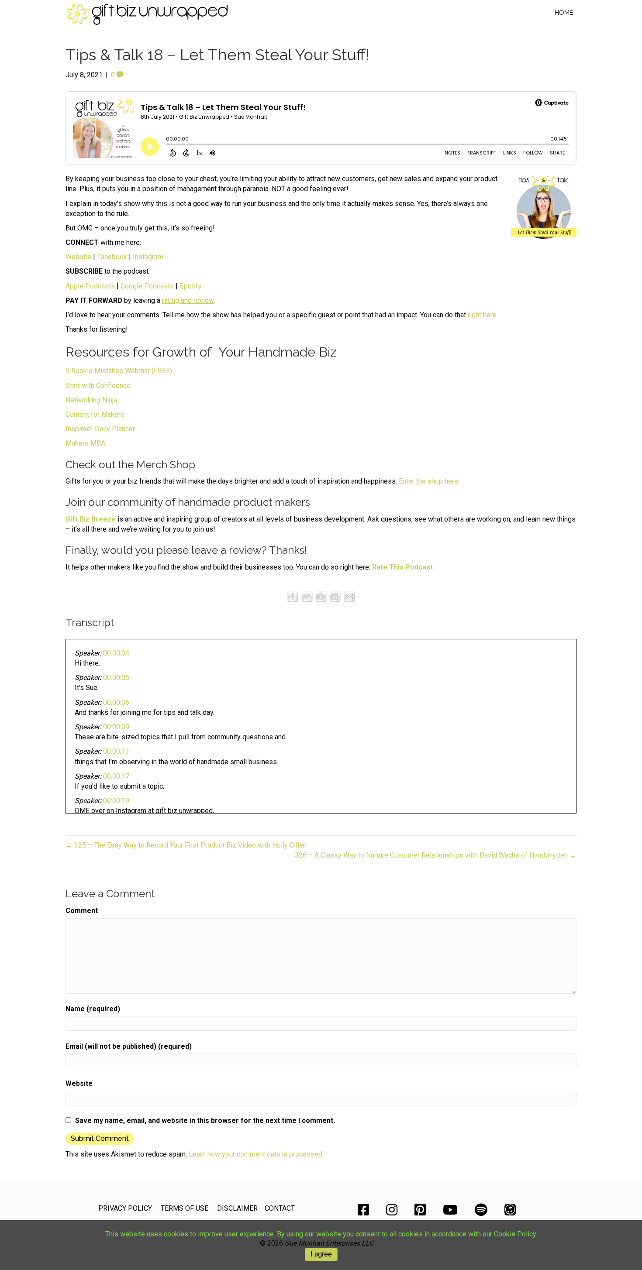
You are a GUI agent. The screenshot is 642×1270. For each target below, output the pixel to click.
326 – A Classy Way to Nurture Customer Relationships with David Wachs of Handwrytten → (435, 855)
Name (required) (93, 1009)
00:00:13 (116, 751)
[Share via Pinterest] (321, 596)
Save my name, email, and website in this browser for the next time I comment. (205, 1120)
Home (564, 13)
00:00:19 (116, 800)
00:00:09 (116, 727)
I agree (321, 1254)
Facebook (112, 257)
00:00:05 (116, 677)
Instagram (148, 257)
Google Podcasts (147, 286)
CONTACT (280, 1208)
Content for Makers (95, 414)
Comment (82, 910)
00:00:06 (116, 702)
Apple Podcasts (90, 286)
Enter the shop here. (429, 481)
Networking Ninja (91, 400)
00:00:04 (116, 653)
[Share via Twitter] (307, 596)
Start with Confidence (98, 385)
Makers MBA (85, 443)
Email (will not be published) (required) (129, 1046)
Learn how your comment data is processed (255, 1154)
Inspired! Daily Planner (100, 429)
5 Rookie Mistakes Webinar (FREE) (119, 371)
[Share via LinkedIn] (335, 596)
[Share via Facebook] (292, 596)
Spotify (190, 286)
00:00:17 (116, 776)
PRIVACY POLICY (125, 1208)
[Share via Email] (349, 596)
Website (78, 257)
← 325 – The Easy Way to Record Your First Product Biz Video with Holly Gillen (186, 845)
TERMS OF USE (184, 1208)
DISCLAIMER (237, 1208)
